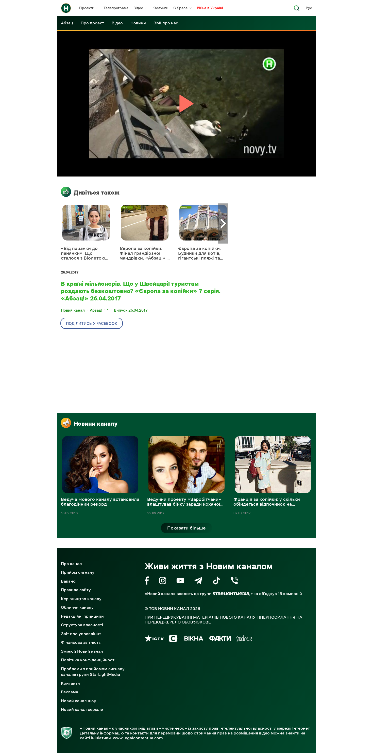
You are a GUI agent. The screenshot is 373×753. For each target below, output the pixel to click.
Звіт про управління (81, 634)
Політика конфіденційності (88, 660)
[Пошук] (296, 9)
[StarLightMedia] (231, 593)
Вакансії (69, 581)
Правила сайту (76, 590)
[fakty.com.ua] (220, 639)
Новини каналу (95, 424)
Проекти (86, 8)
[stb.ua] (173, 639)
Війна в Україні (210, 8)
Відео (138, 8)
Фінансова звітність (80, 642)
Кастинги (160, 8)
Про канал (71, 564)
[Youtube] (180, 581)
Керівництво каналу (81, 599)
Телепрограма (116, 8)
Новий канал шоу (78, 701)
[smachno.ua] (244, 639)
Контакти (70, 683)
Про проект (92, 23)
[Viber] (234, 581)
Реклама (69, 692)
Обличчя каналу (77, 607)
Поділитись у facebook (91, 323)
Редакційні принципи (82, 616)
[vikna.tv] (193, 639)
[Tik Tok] (216, 581)
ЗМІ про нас (166, 23)
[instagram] (162, 581)
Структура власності (82, 625)
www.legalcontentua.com (138, 738)
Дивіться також (97, 192)
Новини (138, 23)
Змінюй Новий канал (82, 651)
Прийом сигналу (77, 572)
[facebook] (147, 581)
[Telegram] (198, 581)
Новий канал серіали (82, 709)
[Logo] (66, 8)
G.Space (180, 8)
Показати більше (186, 528)
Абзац (67, 23)
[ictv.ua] (154, 639)
